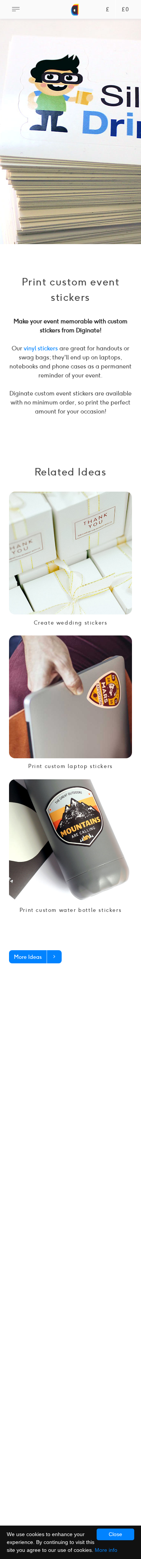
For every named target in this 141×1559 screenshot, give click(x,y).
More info (106, 1550)
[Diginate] (75, 13)
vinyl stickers (41, 348)
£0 (125, 9)
